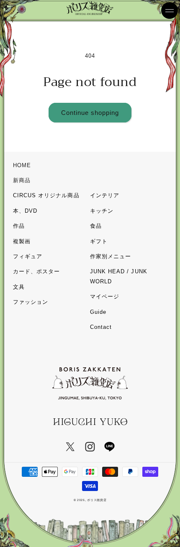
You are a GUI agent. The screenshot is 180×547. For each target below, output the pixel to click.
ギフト (99, 241)
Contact (101, 327)
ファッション (30, 302)
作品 (19, 226)
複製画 (22, 241)
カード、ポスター (36, 271)
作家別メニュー (110, 256)
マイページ (104, 296)
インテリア (104, 195)
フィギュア (27, 256)
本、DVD (25, 211)
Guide (98, 312)
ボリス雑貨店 (96, 500)
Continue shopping (90, 112)
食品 (96, 226)
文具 (19, 287)
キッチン (101, 211)
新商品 (22, 180)
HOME (22, 165)
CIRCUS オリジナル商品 (46, 195)
